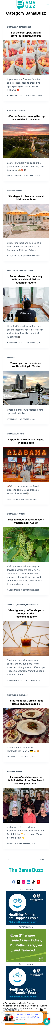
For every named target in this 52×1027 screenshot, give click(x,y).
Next (42, 860)
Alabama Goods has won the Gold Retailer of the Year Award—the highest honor (26, 780)
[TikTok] (33, 882)
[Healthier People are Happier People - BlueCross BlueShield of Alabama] (26, 908)
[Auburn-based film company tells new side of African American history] (26, 304)
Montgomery (32, 605)
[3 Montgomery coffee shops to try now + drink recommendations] (26, 638)
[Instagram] (23, 882)
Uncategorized (24, 27)
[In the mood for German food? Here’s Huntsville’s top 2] (26, 725)
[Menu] (48, 5)
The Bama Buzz (26, 870)
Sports (20, 434)
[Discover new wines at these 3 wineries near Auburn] (26, 544)
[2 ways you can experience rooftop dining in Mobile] (26, 388)
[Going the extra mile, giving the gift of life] (26, 945)
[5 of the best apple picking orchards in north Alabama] (26, 57)
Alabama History (15, 271)
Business (11, 191)
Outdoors (22, 514)
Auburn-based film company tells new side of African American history (26, 279)
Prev (10, 860)
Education (12, 110)
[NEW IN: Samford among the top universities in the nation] (26, 141)
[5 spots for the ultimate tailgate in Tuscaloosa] (26, 464)
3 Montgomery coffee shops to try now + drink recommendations (26, 613)
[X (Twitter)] (18, 882)
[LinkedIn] (28, 882)
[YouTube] (38, 882)
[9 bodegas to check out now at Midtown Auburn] (26, 221)
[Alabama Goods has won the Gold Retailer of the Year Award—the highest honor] (26, 805)
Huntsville (22, 695)
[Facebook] (13, 882)
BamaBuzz (11, 27)
